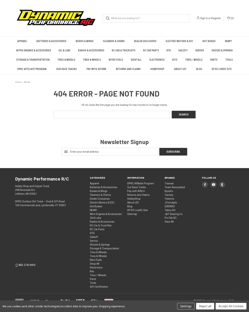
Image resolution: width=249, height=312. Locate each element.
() (232, 18)
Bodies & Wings (85, 41)
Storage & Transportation (33, 59)
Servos (199, 50)
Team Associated (175, 187)
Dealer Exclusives (145, 41)
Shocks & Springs (222, 50)
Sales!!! (183, 50)
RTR (168, 50)
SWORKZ (170, 206)
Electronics (157, 59)
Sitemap (132, 214)
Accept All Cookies (231, 306)
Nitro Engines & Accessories (33, 50)
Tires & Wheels (66, 59)
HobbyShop (157, 69)
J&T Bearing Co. (174, 214)
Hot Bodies (209, 41)
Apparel (22, 41)
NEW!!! (228, 41)
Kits (174, 59)
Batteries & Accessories (51, 41)
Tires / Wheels (194, 59)
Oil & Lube (64, 50)
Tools (229, 59)
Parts (213, 59)
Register (216, 18)
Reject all (205, 306)
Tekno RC (170, 210)
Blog (199, 69)
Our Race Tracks (66, 69)
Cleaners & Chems (114, 41)
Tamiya (169, 194)
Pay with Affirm (96, 69)
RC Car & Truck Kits (123, 50)
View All (169, 221)
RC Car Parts (151, 50)
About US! (180, 69)
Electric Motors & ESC (179, 41)
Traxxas (169, 183)
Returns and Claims (128, 69)
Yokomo (169, 198)
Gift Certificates (99, 286)
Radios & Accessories (91, 50)
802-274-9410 (27, 265)
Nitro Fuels (116, 59)
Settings (186, 306)
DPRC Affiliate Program (31, 69)
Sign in (204, 18)
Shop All (136, 59)
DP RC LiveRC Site (222, 69)
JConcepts (171, 202)
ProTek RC (171, 217)
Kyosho (169, 191)
